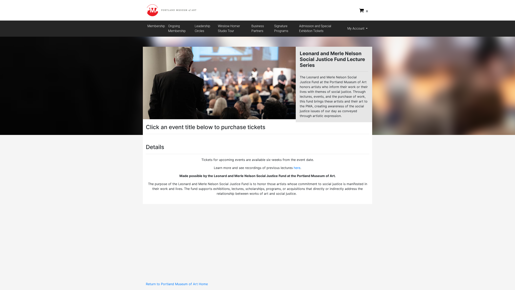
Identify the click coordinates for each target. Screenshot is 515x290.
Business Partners (257, 28)
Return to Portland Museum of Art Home (177, 284)
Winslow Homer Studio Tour (229, 28)
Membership (156, 26)
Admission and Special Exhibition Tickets (315, 28)
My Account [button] (356, 28)
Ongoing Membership (177, 28)
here (297, 168)
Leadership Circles (202, 28)
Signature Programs (281, 28)
